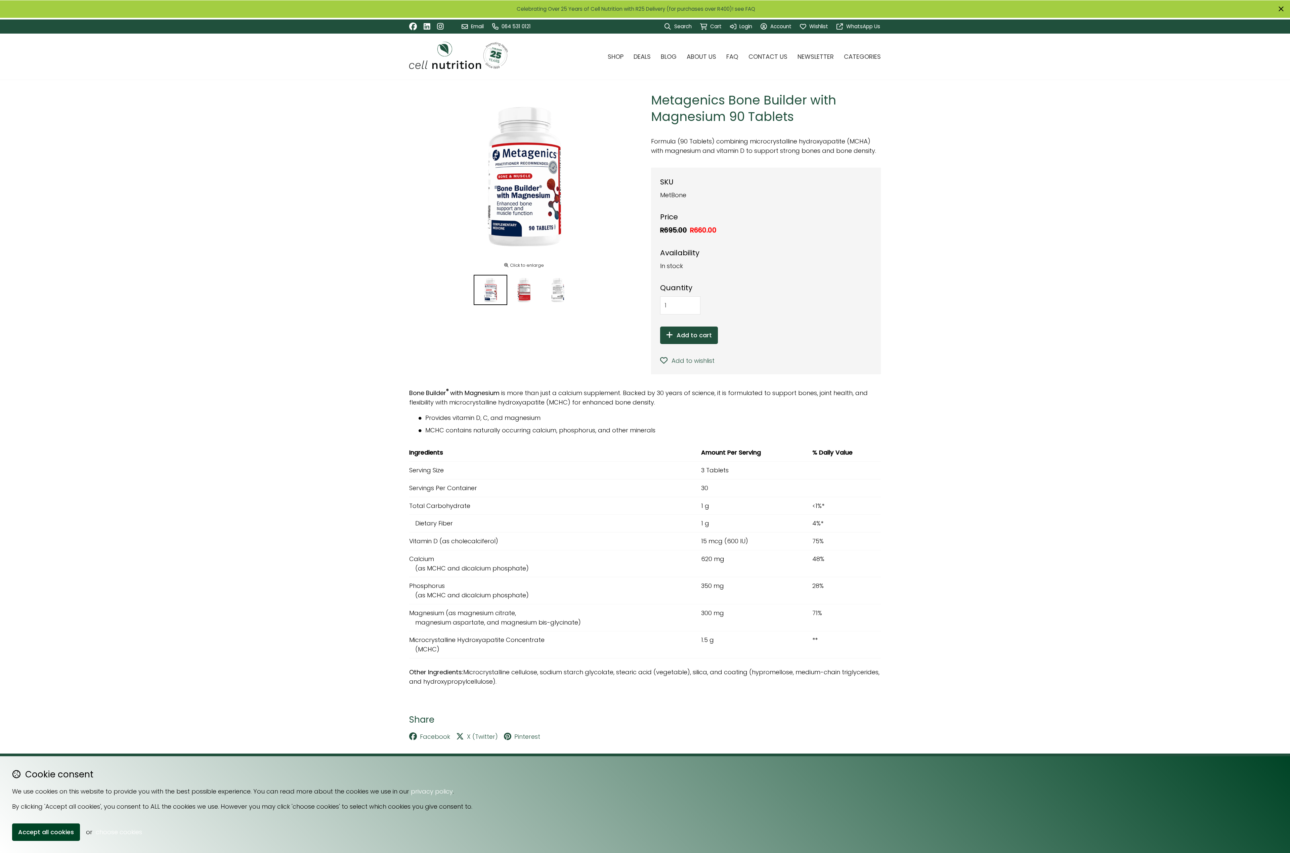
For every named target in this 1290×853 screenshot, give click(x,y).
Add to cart (694, 335)
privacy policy (432, 791)
